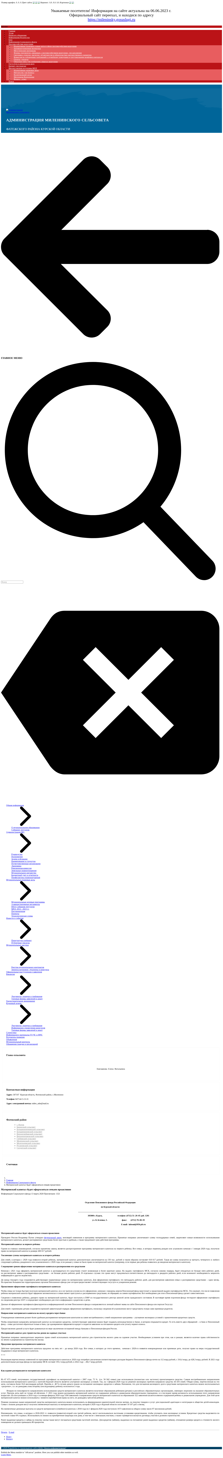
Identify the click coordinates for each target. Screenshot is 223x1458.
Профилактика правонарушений (25, 877)
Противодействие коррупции (21, 44)
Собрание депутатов (20, 830)
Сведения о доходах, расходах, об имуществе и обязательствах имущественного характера (52, 55)
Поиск (11, 81)
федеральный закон (53, 1237)
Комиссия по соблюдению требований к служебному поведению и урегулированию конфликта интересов (58, 57)
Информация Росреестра (19, 37)
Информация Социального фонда (23, 42)
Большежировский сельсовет (29, 1132)
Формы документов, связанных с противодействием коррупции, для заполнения (48, 53)
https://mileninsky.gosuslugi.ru (111, 19)
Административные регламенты (25, 904)
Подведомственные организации (26, 864)
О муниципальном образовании (25, 827)
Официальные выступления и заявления (24, 972)
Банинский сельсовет (26, 1127)
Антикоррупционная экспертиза (27, 48)
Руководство (16, 854)
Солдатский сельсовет (26, 1148)
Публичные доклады (20, 943)
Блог (11, 40)
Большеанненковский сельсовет (31, 1129)
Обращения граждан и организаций (22, 1044)
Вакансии (10, 974)
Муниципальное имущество (23, 873)
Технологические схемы (22, 916)
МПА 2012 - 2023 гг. (20, 909)
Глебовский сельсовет (26, 1139)
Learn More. (6, 1455)
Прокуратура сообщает (21, 940)
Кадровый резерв (13, 1003)
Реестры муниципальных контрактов (27, 967)
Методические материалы (25, 51)
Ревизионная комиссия (21, 868)
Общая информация (15, 805)
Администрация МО (15, 832)
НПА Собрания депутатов (23, 907)
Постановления (18, 911)
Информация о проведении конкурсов (28, 1028)
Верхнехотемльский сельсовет (30, 1136)
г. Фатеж (20, 1125)
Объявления (11, 1039)
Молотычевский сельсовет (28, 1143)
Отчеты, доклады (21, 59)
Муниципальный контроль (18, 1042)
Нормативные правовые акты (26, 70)
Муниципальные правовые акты (20, 880)
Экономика (16, 866)
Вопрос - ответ (20, 79)
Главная (12, 31)
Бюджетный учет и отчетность (24, 875)
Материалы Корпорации (24, 77)
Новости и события (14, 918)
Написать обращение (18, 35)
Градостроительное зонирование (20, 1001)
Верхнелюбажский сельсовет (29, 1134)
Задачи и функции (19, 859)
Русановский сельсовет (27, 1146)
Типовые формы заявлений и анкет (27, 999)
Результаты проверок (15, 1037)
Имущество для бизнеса (24, 73)
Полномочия (17, 857)
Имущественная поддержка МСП (23, 68)
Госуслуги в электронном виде (21, 64)
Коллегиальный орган (23, 75)
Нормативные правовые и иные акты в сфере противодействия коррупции (45, 46)
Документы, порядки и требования (26, 996)
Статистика (11, 1032)
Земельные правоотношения (23, 870)
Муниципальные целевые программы (28, 902)
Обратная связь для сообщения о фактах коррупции (36, 62)
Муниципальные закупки (17, 945)
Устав (11, 33)
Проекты (15, 914)
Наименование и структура (23, 861)
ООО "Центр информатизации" (52, 1448)
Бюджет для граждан (17, 66)
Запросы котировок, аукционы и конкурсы (30, 970)
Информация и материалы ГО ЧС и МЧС (24, 1035)
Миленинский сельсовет (27, 1141)
